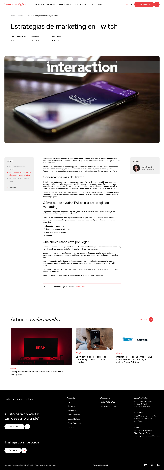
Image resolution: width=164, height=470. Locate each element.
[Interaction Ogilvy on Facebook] (158, 465)
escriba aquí (80, 287)
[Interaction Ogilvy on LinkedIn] (145, 465)
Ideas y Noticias (24, 15)
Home (13, 15)
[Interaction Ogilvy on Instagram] (152, 465)
